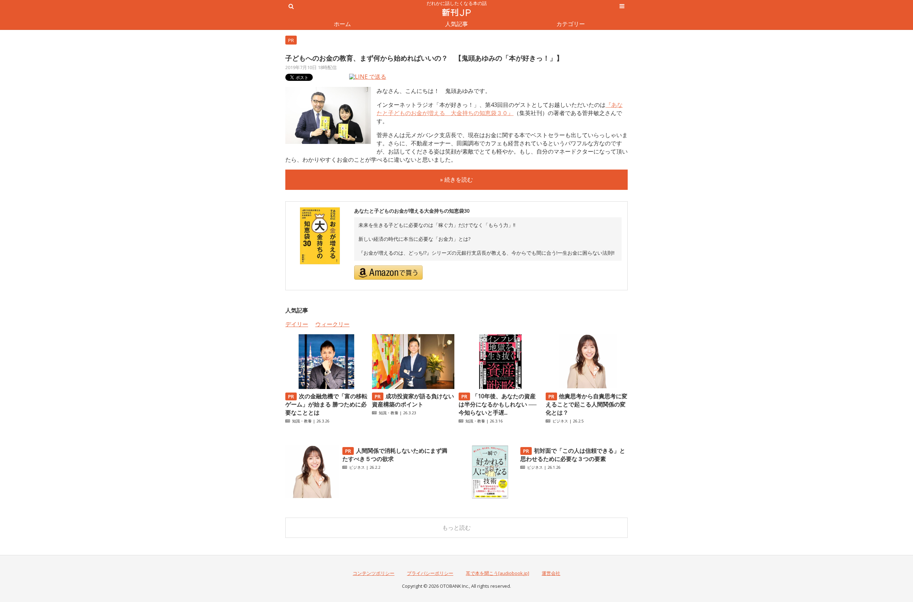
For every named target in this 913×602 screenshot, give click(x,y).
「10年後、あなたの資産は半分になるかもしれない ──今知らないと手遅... (497, 404)
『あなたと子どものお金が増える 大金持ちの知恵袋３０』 (500, 109)
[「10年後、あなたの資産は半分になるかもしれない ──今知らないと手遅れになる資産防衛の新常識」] (500, 387)
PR (291, 40)
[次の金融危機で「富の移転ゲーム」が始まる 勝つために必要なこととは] (326, 387)
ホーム (342, 24)
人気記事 (456, 24)
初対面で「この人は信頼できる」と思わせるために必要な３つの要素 (572, 455)
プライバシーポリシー (430, 573)
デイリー (296, 324)
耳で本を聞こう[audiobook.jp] (497, 573)
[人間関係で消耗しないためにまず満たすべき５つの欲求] (312, 496)
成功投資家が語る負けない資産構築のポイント (413, 400)
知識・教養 (302, 421)
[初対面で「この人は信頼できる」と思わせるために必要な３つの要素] (490, 496)
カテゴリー (570, 24)
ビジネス (560, 421)
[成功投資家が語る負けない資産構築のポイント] (413, 387)
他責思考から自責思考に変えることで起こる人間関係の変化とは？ (587, 404)
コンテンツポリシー (373, 573)
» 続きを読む (456, 179)
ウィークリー (332, 324)
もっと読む (456, 527)
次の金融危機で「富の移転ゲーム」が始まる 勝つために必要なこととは (326, 404)
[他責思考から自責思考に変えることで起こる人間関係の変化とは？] (587, 387)
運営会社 (551, 573)
